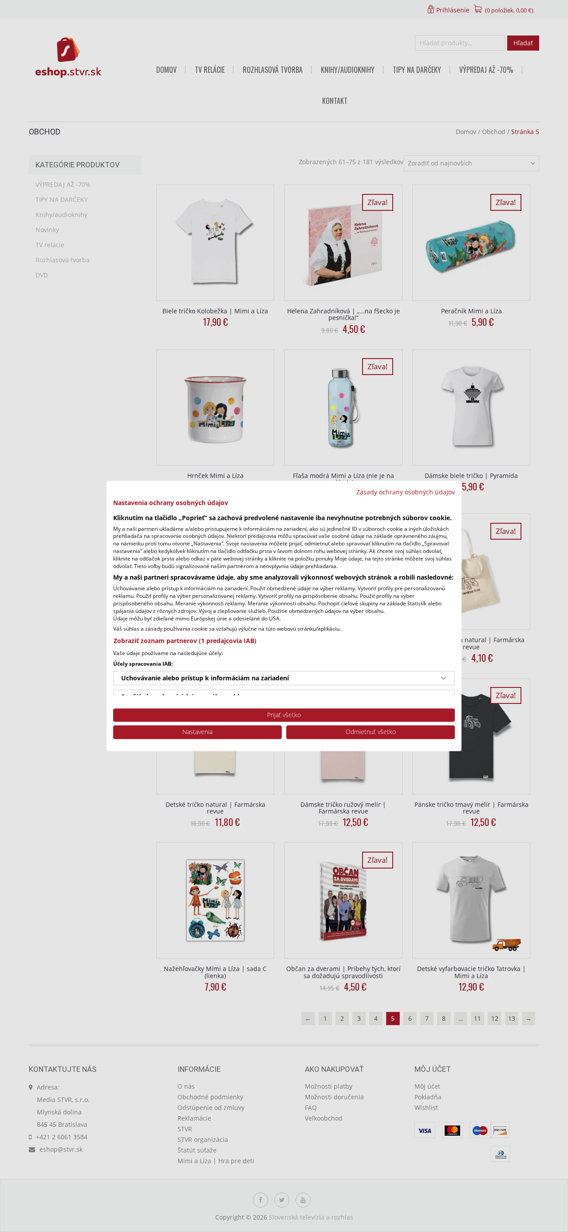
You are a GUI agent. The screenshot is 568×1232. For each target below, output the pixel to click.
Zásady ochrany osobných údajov (405, 492)
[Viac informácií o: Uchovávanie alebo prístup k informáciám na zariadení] (443, 678)
